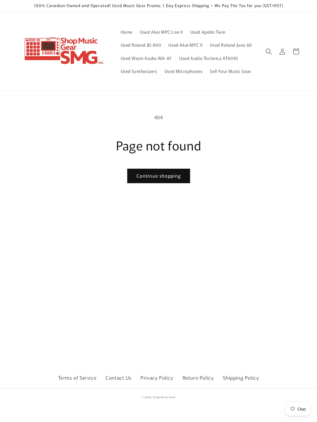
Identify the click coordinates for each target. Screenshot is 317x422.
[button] (269, 51)
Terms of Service (77, 377)
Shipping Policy (241, 377)
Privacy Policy (157, 377)
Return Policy (198, 377)
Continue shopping (159, 175)
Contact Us (118, 377)
